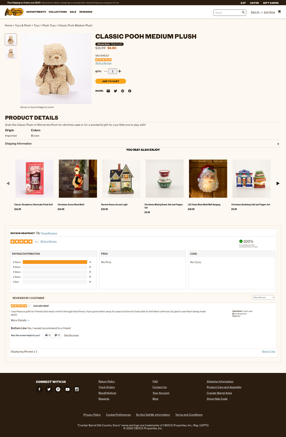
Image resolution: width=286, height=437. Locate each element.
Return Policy (106, 381)
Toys (37, 25)
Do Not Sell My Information (153, 414)
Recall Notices (107, 393)
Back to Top (268, 351)
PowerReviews (49, 233)
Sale (73, 11)
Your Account (161, 393)
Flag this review (71, 335)
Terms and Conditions (189, 414)
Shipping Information (220, 381)
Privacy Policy (92, 414)
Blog (155, 398)
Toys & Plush (23, 25)
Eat (243, 2)
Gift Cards (271, 2)
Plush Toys (49, 25)
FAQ (155, 381)
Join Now (269, 12)
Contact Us (160, 387)
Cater (254, 2)
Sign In (255, 12)
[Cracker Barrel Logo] (14, 12)
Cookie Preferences (118, 414)
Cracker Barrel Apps (219, 393)
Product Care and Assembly (224, 387)
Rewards (85, 11)
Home (8, 25)
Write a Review (103, 63)
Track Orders (106, 387)
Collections (58, 11)
